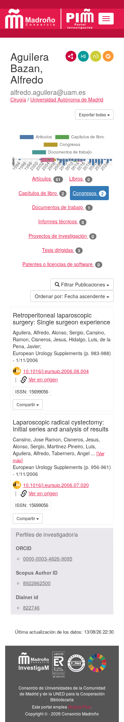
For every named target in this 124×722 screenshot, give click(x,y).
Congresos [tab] (88, 193)
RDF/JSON (108, 56)
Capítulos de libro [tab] (41, 193)
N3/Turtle (95, 56)
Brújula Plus (79, 707)
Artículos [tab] (46, 178)
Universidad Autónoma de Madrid (66, 99)
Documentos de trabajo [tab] (61, 207)
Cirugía (18, 99)
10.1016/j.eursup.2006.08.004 (56, 371)
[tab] (62, 534)
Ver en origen (43, 379)
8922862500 (37, 582)
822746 (31, 607)
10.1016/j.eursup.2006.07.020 (56, 484)
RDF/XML (70, 56)
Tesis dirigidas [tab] (61, 250)
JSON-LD (83, 56)
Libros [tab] (79, 178)
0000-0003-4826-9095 (47, 558)
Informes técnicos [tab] (61, 221)
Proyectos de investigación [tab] (61, 236)
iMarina (107, 404)
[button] (62, 534)
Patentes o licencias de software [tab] (61, 264)
